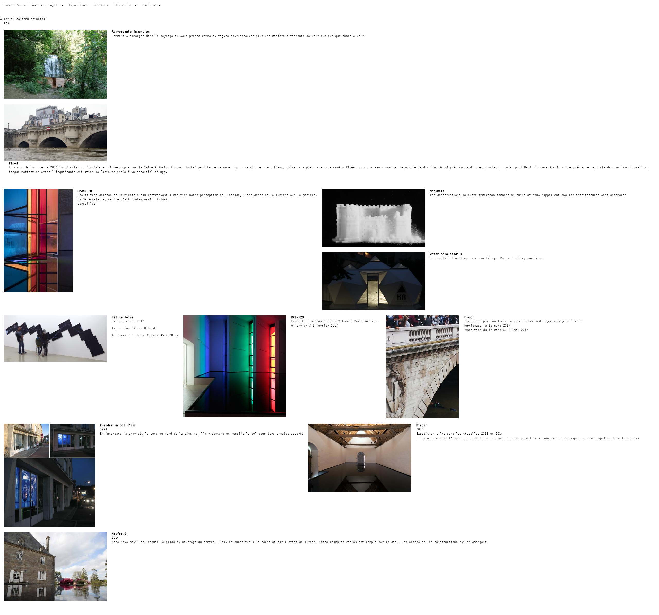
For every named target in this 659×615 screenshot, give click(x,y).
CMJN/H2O (84, 191)
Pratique (150, 5)
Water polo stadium (446, 254)
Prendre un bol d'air (118, 425)
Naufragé (119, 533)
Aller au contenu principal (23, 19)
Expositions (79, 5)
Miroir (421, 425)
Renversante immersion (131, 31)
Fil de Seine (122, 317)
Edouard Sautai (15, 5)
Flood (13, 163)
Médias (100, 5)
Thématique (124, 5)
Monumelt (437, 191)
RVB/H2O (297, 317)
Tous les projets (45, 5)
